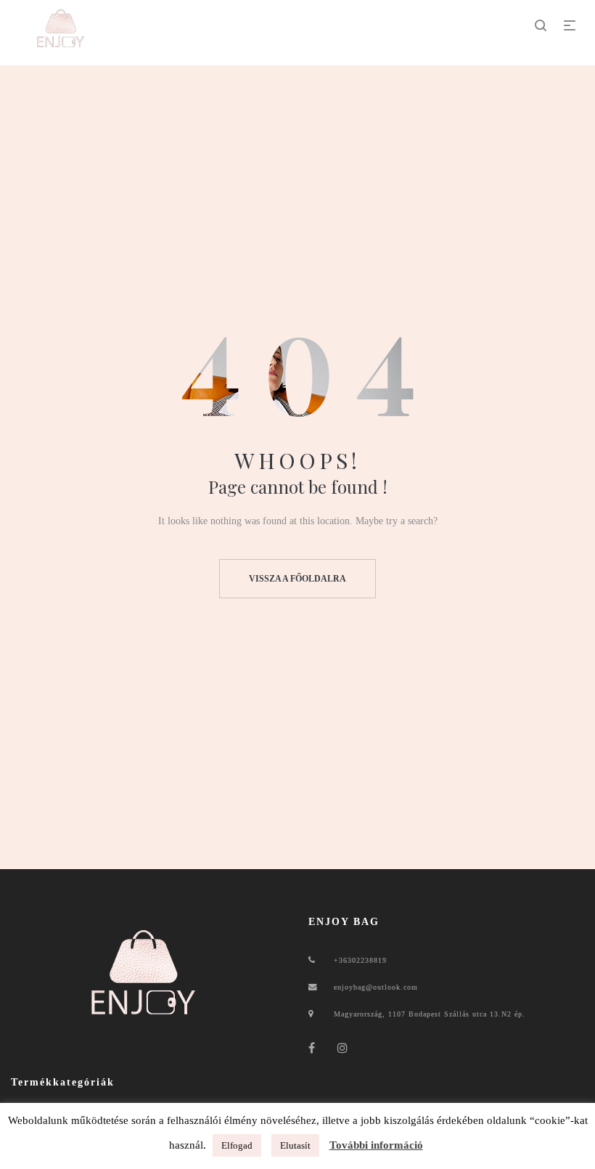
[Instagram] (342, 1048)
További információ (376, 1145)
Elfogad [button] (237, 1145)
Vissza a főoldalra (297, 579)
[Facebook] (312, 1048)
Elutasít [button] (295, 1145)
